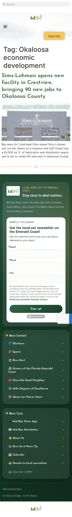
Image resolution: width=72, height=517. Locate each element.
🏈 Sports (14, 352)
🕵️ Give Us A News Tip (23, 446)
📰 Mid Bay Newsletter (23, 429)
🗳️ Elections (16, 343)
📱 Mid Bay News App (22, 421)
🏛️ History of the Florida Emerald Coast (30, 370)
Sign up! (36, 309)
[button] (5, 26)
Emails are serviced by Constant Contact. (29, 299)
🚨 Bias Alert (16, 360)
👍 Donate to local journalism (27, 463)
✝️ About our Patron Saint (25, 397)
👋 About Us (16, 438)
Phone (13, 260)
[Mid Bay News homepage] (13, 191)
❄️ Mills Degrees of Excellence (28, 388)
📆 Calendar (16, 455)
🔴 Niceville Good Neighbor (26, 380)
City (12, 273)
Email (13, 247)
